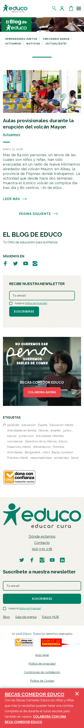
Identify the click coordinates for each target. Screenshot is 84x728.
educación (29, 425)
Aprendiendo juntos (21, 39)
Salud (75, 457)
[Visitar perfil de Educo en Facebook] (5, 263)
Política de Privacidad (36, 303)
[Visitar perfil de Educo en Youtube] (25, 263)
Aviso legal (42, 655)
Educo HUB (50, 617)
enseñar (56, 430)
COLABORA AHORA (42, 392)
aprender (13, 425)
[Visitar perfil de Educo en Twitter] (15, 263)
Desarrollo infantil (19, 446)
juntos (67, 430)
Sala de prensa (26, 617)
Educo (63, 441)
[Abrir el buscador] (54, 8)
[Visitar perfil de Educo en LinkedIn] (62, 560)
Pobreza (58, 446)
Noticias (33, 43)
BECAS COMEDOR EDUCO (34, 694)
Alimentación (42, 446)
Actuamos (13, 43)
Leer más (11, 199)
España (42, 425)
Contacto (42, 543)
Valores (43, 430)
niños (46, 452)
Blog (6, 617)
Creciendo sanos (56, 39)
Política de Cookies (42, 680)
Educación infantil (61, 425)
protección (26, 436)
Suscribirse (24, 311)
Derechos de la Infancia (41, 441)
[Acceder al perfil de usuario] (63, 8)
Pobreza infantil (17, 457)
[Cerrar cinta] (77, 708)
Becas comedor (62, 452)
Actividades (15, 452)
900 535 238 (42, 549)
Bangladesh (32, 452)
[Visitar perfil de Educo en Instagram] (35, 263)
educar (12, 436)
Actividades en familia (21, 430)
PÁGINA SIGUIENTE (35, 214)
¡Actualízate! (56, 43)
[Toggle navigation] (78, 8)
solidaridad (61, 457)
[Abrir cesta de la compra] (71, 8)
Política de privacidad (42, 663)
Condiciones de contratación (42, 672)
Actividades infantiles (50, 436)
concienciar (15, 441)
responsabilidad (41, 457)
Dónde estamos (42, 536)
